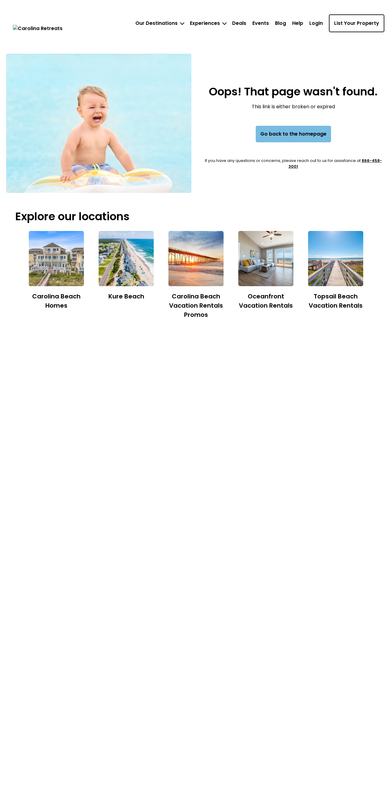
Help (297, 23)
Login (316, 23)
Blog (280, 23)
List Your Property (356, 23)
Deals (239, 23)
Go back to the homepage (293, 133)
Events (260, 23)
